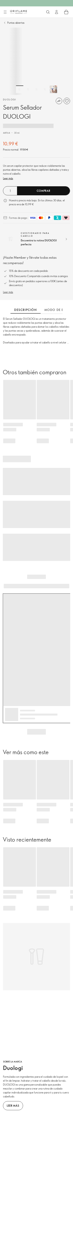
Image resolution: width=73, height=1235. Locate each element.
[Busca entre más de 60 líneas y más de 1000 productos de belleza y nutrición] (48, 12)
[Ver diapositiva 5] (53, 89)
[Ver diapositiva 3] (36, 89)
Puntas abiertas (16, 22)
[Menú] (5, 12)
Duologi (9, 99)
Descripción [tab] (25, 310)
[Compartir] (59, 101)
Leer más (8, 178)
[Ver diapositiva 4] (45, 89)
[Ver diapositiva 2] (28, 89)
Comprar (43, 190)
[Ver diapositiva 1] (19, 89)
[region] (36, 61)
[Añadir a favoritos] (67, 101)
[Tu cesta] (66, 12)
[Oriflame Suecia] (18, 12)
